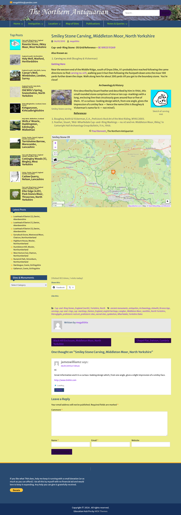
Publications (93, 23)
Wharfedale (123, 314)
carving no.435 (78, 73)
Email (94, 440)
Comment (57, 410)
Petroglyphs (56, 314)
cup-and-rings (66, 311)
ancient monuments (119, 308)
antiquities (133, 308)
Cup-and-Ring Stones (64, 308)
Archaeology (144, 308)
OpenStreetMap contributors (159, 206)
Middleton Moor (134, 311)
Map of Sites (72, 23)
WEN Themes (101, 511)
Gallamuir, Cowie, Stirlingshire (26, 268)
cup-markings (80, 311)
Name (55, 440)
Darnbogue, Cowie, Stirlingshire (27, 265)
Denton (91, 311)
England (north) (82, 308)
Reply (59, 389)
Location (53, 23)
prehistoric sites (88, 314)
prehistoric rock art (71, 314)
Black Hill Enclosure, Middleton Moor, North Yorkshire (77, 342)
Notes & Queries (116, 23)
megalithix (74, 41)
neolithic (146, 311)
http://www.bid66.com (65, 380)
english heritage (110, 311)
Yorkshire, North (97, 308)
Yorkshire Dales (136, 314)
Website (135, 440)
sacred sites (101, 314)
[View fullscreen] (55, 153)
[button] (113, 172)
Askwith (155, 308)
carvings (55, 311)
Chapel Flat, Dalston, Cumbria (153, 340)
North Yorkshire (158, 311)
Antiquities (34, 23)
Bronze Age (165, 308)
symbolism (112, 314)
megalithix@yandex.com (25, 2)
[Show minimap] (167, 201)
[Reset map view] (55, 160)
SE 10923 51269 (106, 47)
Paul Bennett (99, 131)
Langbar (122, 311)
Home (17, 23)
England (98, 311)
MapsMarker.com (134, 206)
